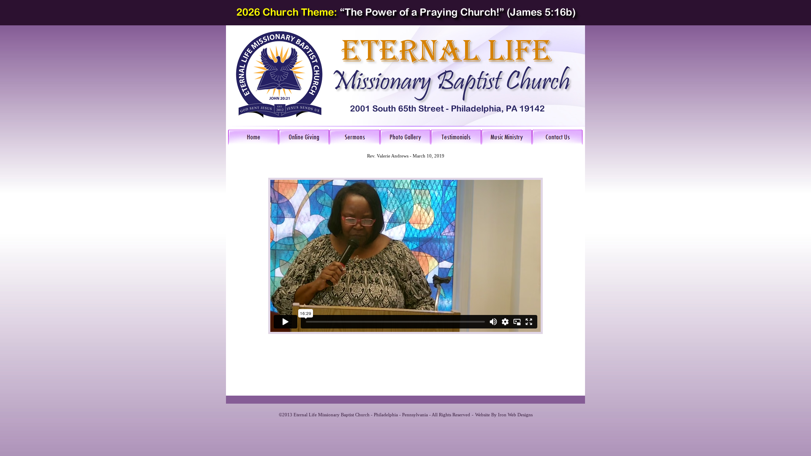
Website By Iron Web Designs (504, 414)
